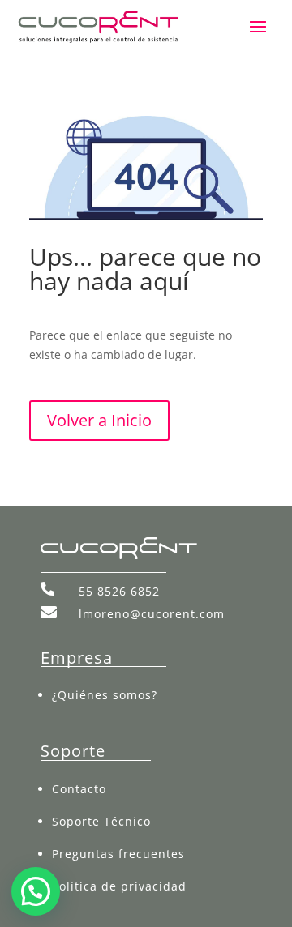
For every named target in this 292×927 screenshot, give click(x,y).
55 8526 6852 (119, 591)
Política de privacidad (119, 886)
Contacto (79, 789)
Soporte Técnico (101, 821)
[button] (35, 891)
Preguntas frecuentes (118, 853)
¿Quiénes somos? (104, 695)
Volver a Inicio (99, 420)
